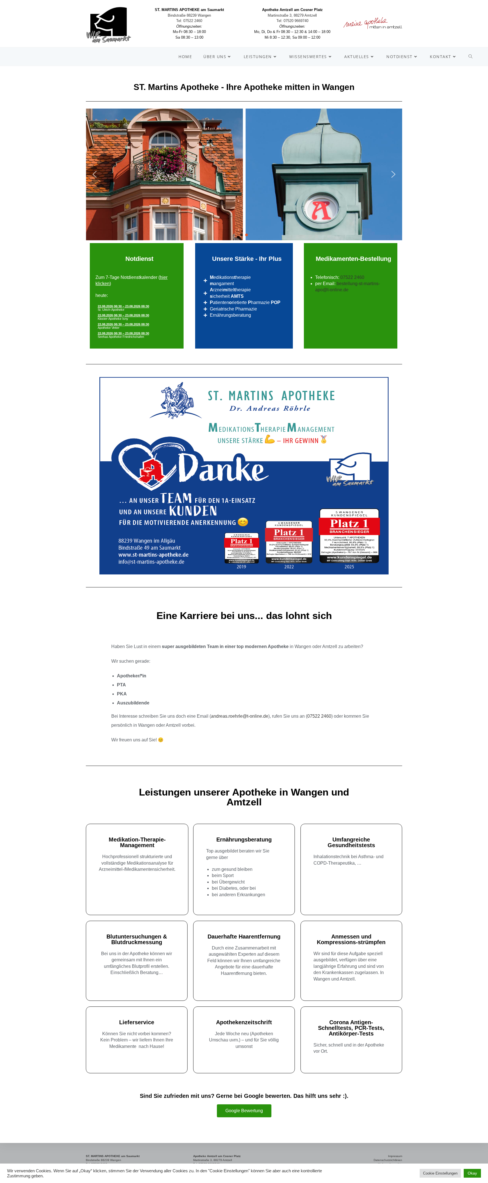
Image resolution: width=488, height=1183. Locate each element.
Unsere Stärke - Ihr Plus (247, 258)
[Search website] (470, 56)
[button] (94, 174)
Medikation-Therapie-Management (137, 842)
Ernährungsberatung (244, 839)
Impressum (395, 1156)
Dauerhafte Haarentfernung (244, 936)
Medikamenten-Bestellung (353, 258)
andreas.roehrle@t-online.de (239, 716)
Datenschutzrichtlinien (388, 1160)
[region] (244, 174)
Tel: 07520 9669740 (292, 21)
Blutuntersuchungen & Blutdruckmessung (136, 939)
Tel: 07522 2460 (189, 21)
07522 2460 (352, 277)
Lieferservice (136, 1022)
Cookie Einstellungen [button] (440, 1173)
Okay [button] (472, 1173)
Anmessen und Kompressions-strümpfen (351, 939)
